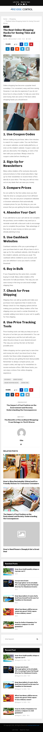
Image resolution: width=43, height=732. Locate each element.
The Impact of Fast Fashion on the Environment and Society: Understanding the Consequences (22, 407)
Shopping (6, 26)
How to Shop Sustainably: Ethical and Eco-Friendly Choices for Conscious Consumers (21, 482)
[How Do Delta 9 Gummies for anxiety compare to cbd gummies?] (8, 624)
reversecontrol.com (33, 725)
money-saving (17, 379)
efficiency (7, 379)
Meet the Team (25, 2)
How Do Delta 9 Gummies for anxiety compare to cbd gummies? (26, 624)
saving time (24, 382)
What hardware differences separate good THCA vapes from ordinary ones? (26, 611)
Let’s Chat (16, 2)
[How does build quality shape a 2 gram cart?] (8, 571)
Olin (6, 39)
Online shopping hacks (11, 382)
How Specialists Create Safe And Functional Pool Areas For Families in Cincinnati (27, 598)
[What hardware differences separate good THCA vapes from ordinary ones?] (8, 611)
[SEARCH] (37, 639)
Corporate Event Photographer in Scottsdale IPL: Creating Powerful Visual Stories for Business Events (26, 584)
